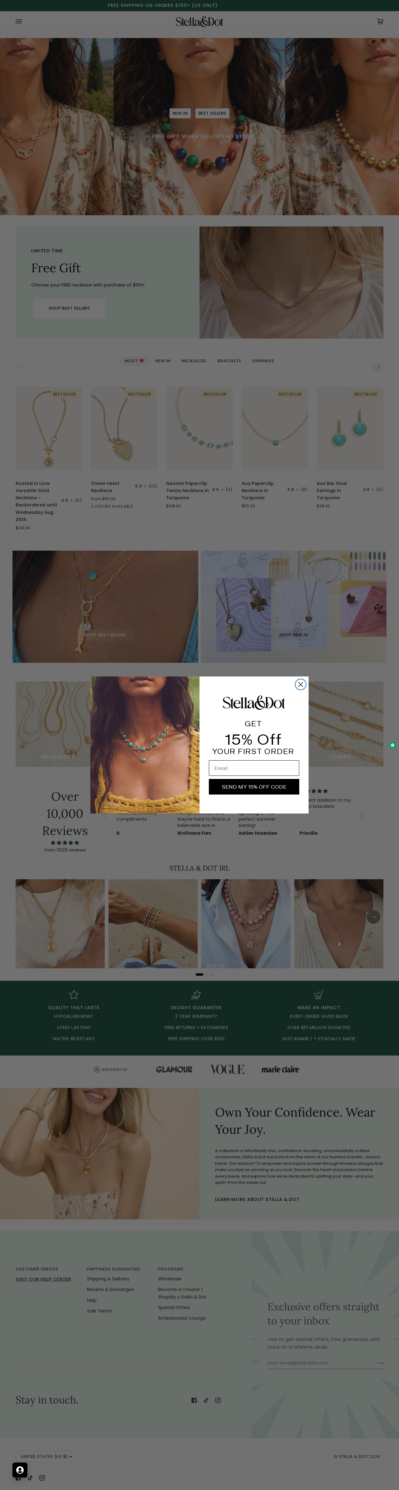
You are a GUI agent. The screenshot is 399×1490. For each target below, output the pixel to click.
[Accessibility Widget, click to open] (392, 745)
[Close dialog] (300, 684)
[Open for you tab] (19, 1470)
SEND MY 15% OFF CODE (254, 787)
